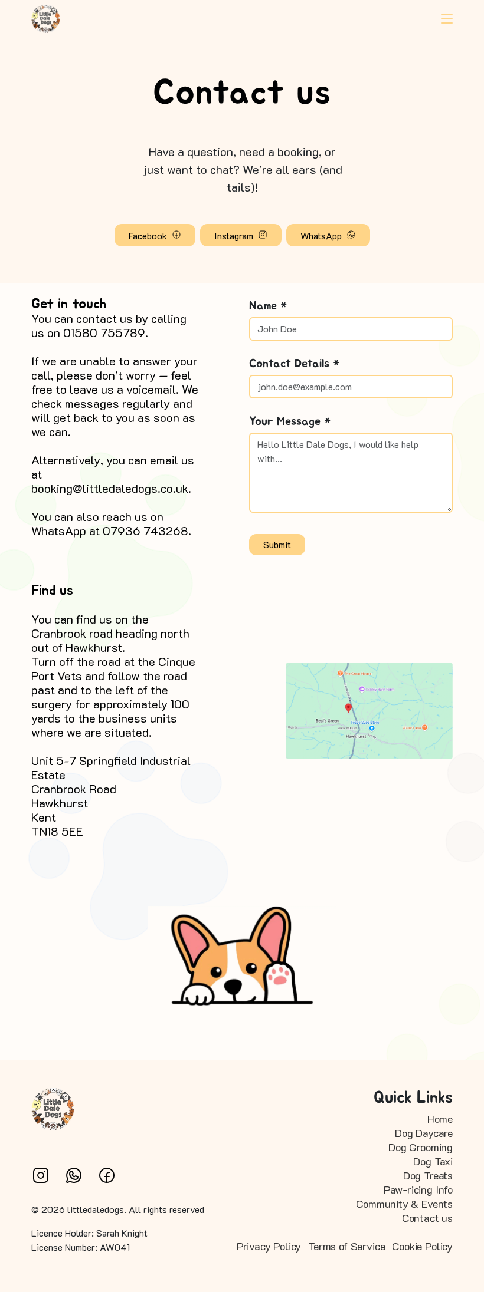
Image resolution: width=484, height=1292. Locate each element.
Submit (277, 544)
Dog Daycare (424, 1133)
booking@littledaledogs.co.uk (109, 488)
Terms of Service (346, 1246)
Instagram (235, 235)
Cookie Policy (422, 1246)
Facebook (149, 235)
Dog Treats (428, 1175)
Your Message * (290, 421)
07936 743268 (145, 530)
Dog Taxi (433, 1161)
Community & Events (404, 1204)
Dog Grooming (420, 1147)
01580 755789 (104, 332)
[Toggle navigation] (447, 19)
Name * (268, 306)
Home (440, 1119)
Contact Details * (294, 364)
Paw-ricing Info (418, 1189)
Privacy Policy (269, 1246)
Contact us (427, 1218)
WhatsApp (322, 235)
